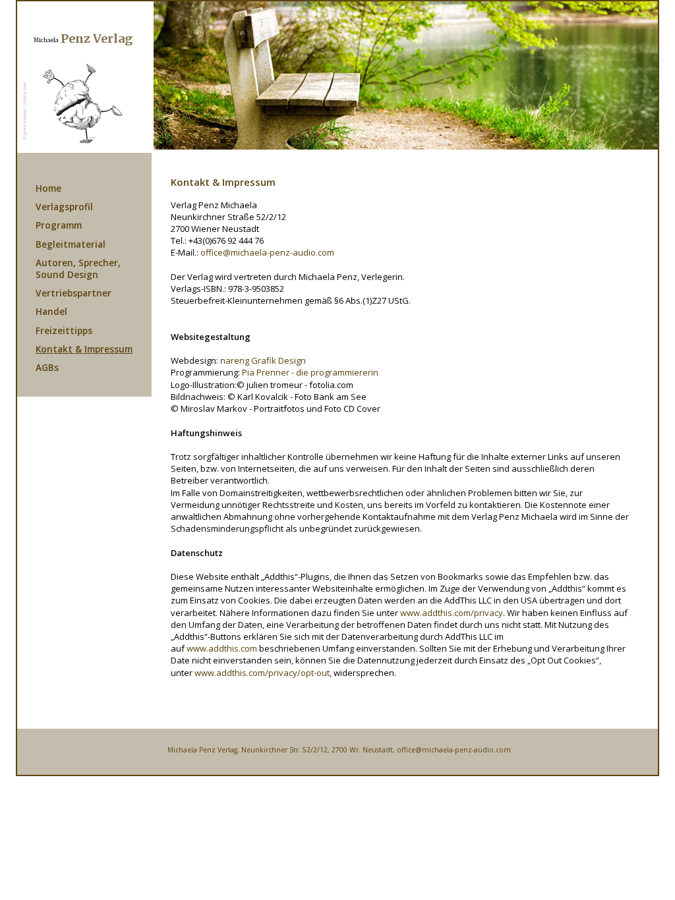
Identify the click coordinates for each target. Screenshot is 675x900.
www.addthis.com (222, 648)
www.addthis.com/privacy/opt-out (262, 673)
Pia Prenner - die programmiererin (310, 372)
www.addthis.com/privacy (451, 613)
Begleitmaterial (70, 244)
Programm (59, 225)
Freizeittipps (64, 330)
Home (48, 188)
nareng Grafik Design (263, 360)
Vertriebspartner (73, 293)
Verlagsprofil (64, 206)
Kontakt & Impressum (84, 349)
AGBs (47, 367)
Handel (51, 311)
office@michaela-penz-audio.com (267, 252)
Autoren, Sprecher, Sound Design (78, 268)
